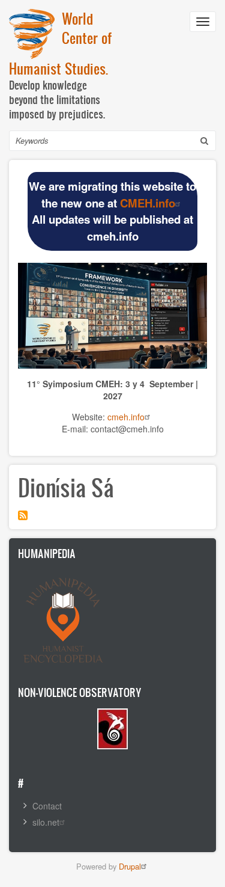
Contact (47, 806)
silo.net (45, 822)
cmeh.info (126, 417)
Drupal (130, 866)
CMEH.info (147, 203)
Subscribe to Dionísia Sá (23, 515)
